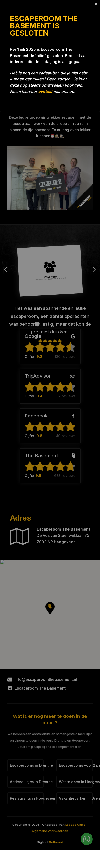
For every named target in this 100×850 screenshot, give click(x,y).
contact (45, 91)
